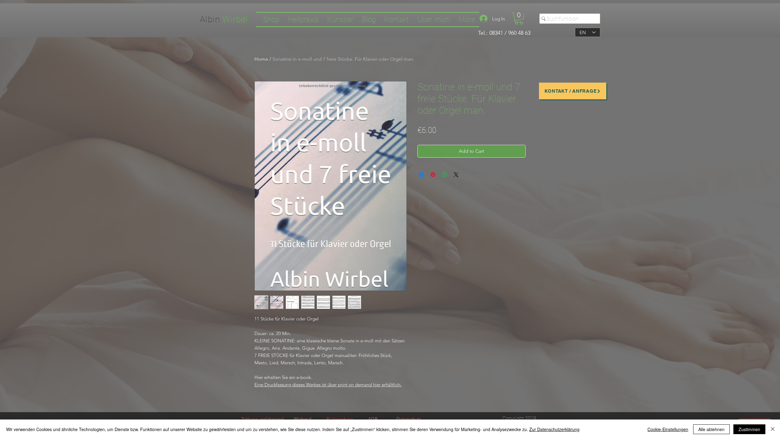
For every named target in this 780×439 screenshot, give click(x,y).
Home (261, 59)
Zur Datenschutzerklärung (554, 429)
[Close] (772, 429)
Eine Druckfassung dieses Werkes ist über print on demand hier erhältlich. (328, 384)
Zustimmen (749, 429)
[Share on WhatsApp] (444, 174)
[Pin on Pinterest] (433, 174)
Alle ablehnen (711, 429)
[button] (519, 18)
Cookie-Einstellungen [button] (667, 429)
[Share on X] (456, 174)
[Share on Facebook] (421, 174)
